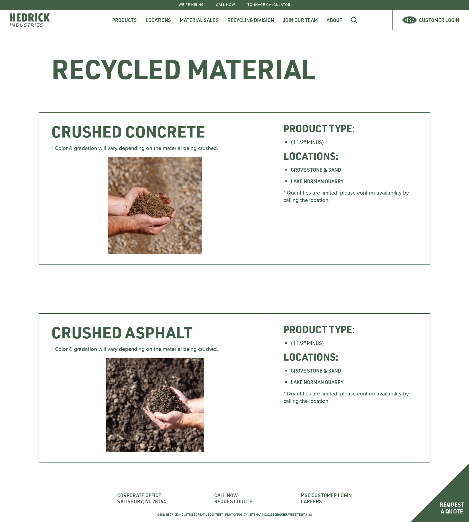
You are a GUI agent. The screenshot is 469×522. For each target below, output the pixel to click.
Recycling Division (250, 20)
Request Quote (233, 501)
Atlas (308, 514)
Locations (158, 20)
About (334, 20)
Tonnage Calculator (268, 4)
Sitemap (255, 514)
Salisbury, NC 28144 (141, 501)
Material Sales (199, 20)
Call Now (225, 4)
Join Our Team (300, 20)
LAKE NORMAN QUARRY (317, 181)
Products (124, 20)
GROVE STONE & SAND (316, 170)
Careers (311, 501)
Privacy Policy (236, 514)
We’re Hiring (191, 4)
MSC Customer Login (326, 495)
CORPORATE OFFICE (139, 495)
